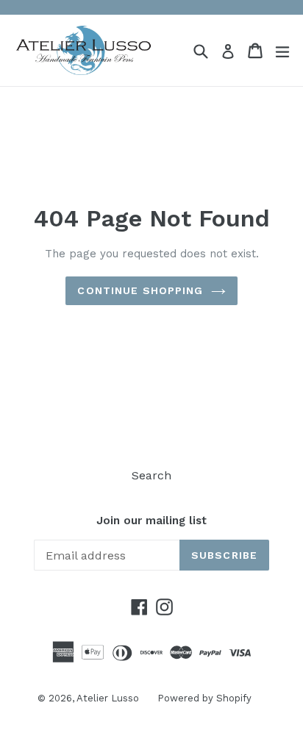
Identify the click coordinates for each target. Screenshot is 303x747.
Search (151, 475)
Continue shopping (140, 290)
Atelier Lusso (107, 698)
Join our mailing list (151, 520)
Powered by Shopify (204, 698)
